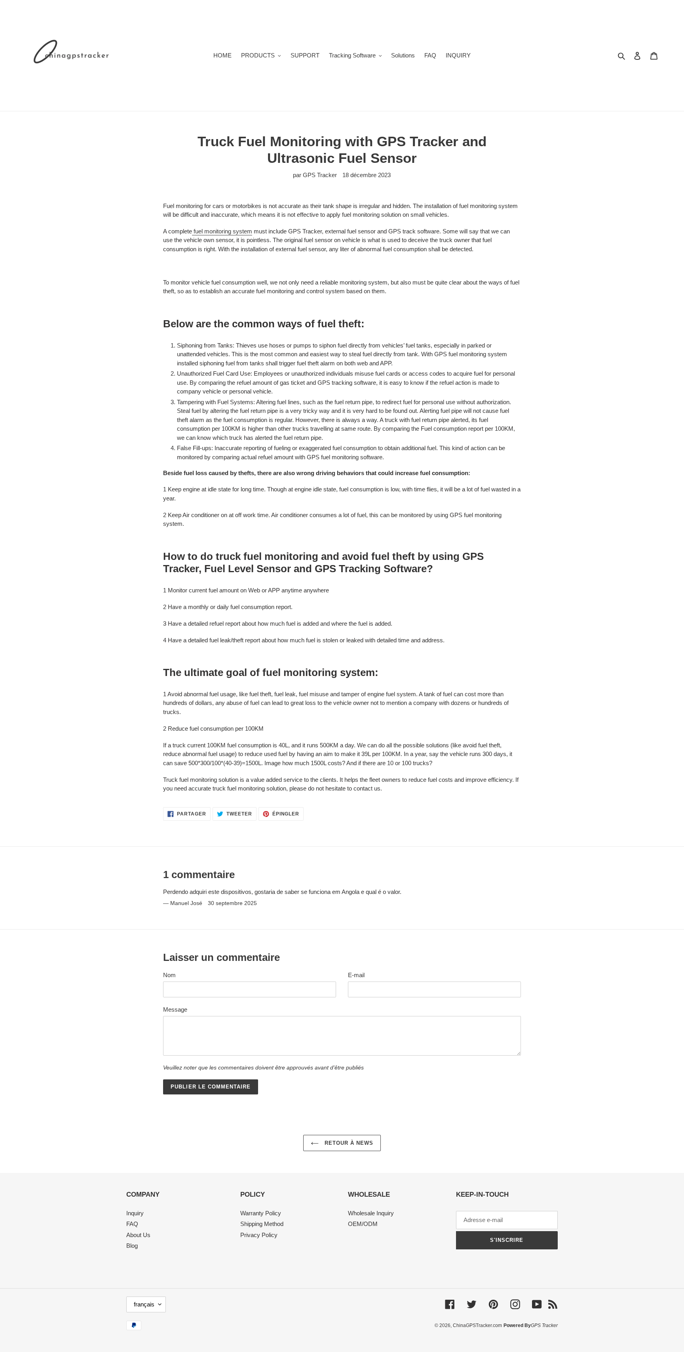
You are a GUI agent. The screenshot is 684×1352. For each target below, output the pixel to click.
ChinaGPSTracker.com (477, 1325)
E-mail (356, 975)
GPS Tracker (544, 1325)
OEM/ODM (363, 1223)
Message (175, 1009)
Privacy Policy (258, 1235)
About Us (138, 1235)
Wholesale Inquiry (371, 1213)
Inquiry (135, 1213)
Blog (132, 1245)
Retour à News (348, 1143)
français (144, 1304)
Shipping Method (261, 1223)
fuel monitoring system (223, 231)
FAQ (132, 1223)
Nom (169, 975)
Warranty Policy (260, 1213)
